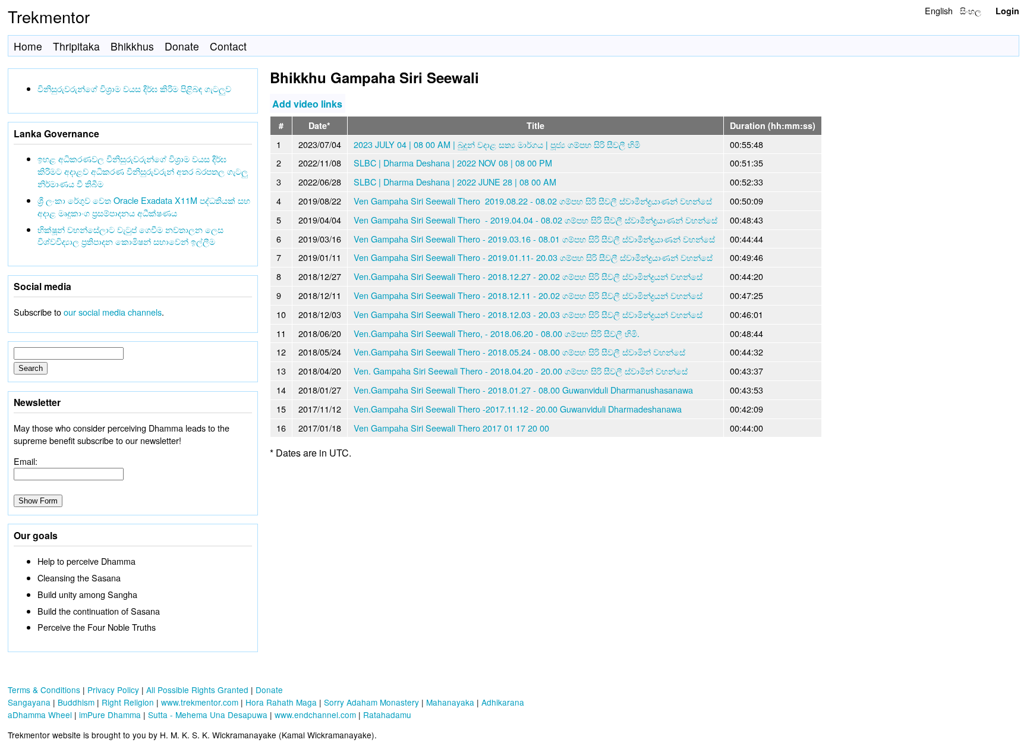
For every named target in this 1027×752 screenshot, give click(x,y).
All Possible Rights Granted (197, 690)
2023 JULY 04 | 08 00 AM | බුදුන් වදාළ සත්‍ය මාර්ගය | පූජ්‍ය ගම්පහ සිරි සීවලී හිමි (497, 144)
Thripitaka (76, 46)
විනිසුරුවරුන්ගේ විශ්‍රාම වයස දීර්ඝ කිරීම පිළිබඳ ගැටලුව (134, 88)
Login (1007, 11)
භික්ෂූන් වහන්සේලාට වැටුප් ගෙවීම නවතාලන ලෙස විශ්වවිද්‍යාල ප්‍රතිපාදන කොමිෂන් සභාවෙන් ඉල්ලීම (130, 235)
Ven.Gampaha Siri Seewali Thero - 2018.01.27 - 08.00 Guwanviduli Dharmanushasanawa (523, 389)
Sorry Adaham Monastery (371, 702)
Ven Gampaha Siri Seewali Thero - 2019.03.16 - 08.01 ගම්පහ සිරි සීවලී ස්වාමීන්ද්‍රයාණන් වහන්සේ (534, 238)
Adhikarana (502, 702)
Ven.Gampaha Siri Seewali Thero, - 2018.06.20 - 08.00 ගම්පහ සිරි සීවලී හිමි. (496, 333)
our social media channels (113, 312)
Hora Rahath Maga (281, 702)
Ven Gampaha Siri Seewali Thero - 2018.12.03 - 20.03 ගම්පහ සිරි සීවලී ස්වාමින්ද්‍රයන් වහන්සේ (528, 314)
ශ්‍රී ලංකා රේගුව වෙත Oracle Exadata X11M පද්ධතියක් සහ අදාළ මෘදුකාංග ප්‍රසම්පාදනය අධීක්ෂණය (143, 206)
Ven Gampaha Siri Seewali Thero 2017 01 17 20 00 (451, 427)
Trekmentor (49, 16)
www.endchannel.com (315, 714)
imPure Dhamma (110, 714)
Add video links (307, 103)
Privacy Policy (113, 690)
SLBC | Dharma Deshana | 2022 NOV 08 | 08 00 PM (453, 162)
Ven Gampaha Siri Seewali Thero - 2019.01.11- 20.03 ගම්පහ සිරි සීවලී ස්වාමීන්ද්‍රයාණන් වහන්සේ (533, 257)
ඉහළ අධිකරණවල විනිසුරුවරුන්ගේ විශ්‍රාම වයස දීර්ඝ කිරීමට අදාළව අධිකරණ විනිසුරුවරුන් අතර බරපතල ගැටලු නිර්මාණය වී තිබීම (142, 171)
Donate (182, 46)
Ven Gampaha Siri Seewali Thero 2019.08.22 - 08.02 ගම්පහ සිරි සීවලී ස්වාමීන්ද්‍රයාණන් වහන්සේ (533, 200)
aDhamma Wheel (40, 714)
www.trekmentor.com (199, 702)
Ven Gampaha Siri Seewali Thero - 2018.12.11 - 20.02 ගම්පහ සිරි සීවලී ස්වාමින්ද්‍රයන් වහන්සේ (528, 295)
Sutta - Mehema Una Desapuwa (207, 714)
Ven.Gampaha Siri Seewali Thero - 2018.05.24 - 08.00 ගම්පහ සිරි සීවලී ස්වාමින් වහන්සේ (519, 351)
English (939, 10)
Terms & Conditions (44, 690)
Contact (228, 46)
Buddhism (76, 702)
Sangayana (29, 702)
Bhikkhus (132, 46)
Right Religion (128, 702)
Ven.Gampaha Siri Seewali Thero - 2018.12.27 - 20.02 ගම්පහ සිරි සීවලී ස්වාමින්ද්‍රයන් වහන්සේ (528, 276)
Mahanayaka (450, 702)
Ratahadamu (387, 714)
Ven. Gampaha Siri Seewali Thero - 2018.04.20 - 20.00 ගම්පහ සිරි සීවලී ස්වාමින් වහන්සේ (521, 370)
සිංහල (970, 10)
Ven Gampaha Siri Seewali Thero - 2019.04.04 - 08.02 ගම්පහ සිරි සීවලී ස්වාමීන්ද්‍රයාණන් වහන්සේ (535, 219)
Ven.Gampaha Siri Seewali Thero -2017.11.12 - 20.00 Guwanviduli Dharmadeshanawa (518, 408)
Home (28, 46)
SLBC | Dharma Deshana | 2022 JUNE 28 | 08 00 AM (455, 181)
